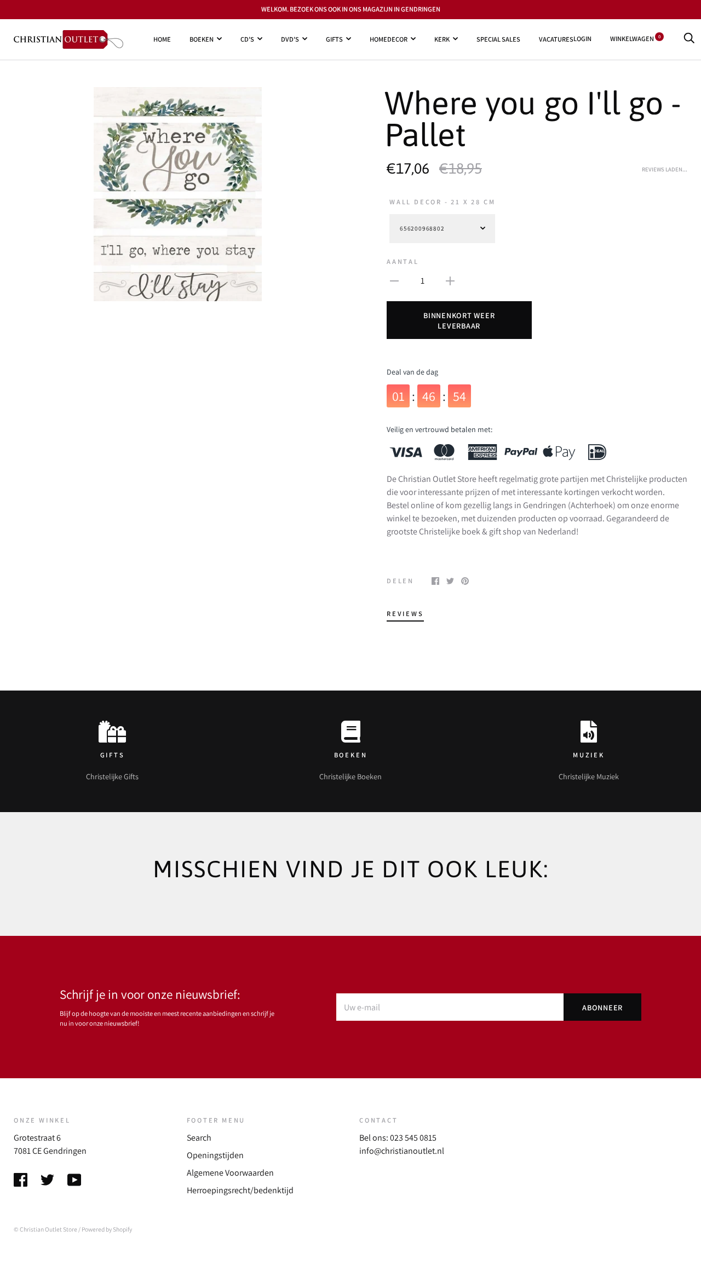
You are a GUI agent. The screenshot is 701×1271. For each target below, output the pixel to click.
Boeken (201, 38)
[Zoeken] (688, 38)
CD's (247, 38)
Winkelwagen (635, 38)
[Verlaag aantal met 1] (394, 280)
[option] (178, 194)
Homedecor (388, 38)
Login (582, 38)
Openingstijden (215, 1155)
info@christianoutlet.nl (401, 1151)
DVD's (290, 38)
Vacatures (556, 38)
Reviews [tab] (405, 613)
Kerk (442, 38)
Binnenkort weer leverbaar (459, 320)
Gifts (334, 38)
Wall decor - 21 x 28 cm (442, 201)
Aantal (403, 261)
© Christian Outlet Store (45, 1229)
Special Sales (498, 38)
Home (162, 38)
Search (199, 1137)
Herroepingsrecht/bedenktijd (240, 1190)
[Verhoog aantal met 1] (450, 280)
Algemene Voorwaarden (230, 1172)
